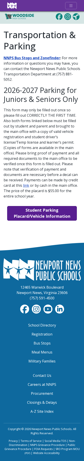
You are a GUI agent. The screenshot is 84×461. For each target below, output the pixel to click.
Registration (42, 334)
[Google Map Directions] (76, 16)
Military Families (42, 361)
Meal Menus (42, 352)
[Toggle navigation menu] (71, 5)
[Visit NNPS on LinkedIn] (59, 308)
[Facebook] (59, 16)
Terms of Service (31, 441)
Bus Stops (42, 343)
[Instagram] (67, 16)
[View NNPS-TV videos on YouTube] (48, 308)
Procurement (42, 393)
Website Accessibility (46, 453)
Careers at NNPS (42, 384)
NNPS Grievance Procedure (47, 445)
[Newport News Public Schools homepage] (12, 5)
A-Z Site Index (42, 411)
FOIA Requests (43, 449)
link (26, 185)
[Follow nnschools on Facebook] (25, 308)
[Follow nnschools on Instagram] (37, 308)
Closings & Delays (42, 402)
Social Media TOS (55, 441)
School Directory (42, 325)
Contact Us (42, 375)
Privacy (13, 441)
